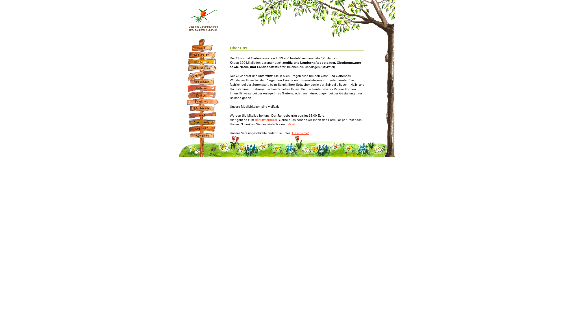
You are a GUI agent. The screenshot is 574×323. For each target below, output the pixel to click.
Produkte (203, 101)
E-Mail (290, 124)
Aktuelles (203, 54)
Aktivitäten (203, 68)
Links (203, 115)
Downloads (203, 122)
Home (203, 48)
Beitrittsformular (266, 120)
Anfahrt (203, 128)
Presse (203, 95)
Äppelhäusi (203, 81)
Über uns (203, 61)
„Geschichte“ (300, 133)
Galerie (203, 88)
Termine (203, 75)
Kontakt (203, 135)
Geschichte (203, 108)
